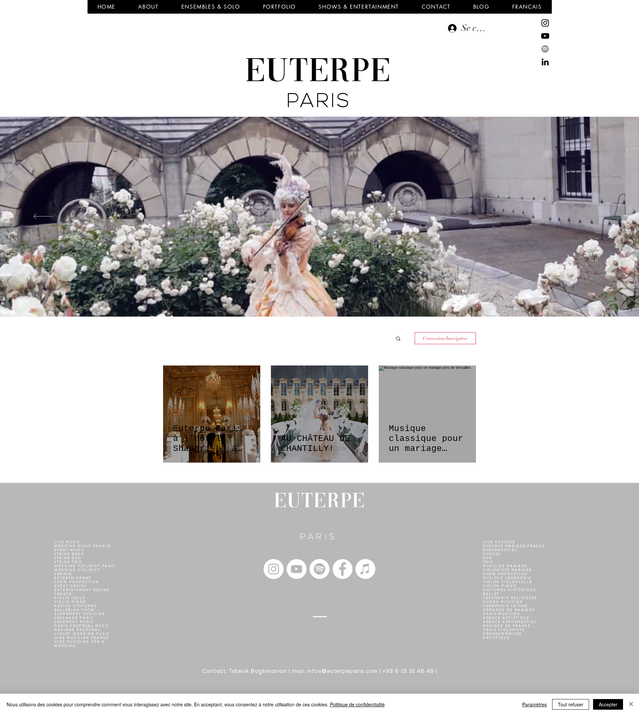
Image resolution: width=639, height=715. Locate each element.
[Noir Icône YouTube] (545, 36)
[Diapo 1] (319, 300)
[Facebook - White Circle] (342, 569)
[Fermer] (631, 704)
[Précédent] (43, 217)
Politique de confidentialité (357, 704)
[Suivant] (596, 217)
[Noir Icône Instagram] (545, 23)
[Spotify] (545, 49)
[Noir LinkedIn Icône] (545, 62)
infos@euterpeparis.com (342, 671)
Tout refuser (570, 704)
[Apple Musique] (365, 569)
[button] (148, 7)
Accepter (608, 704)
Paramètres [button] (534, 704)
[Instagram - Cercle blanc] (274, 569)
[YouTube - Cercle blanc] (297, 569)
